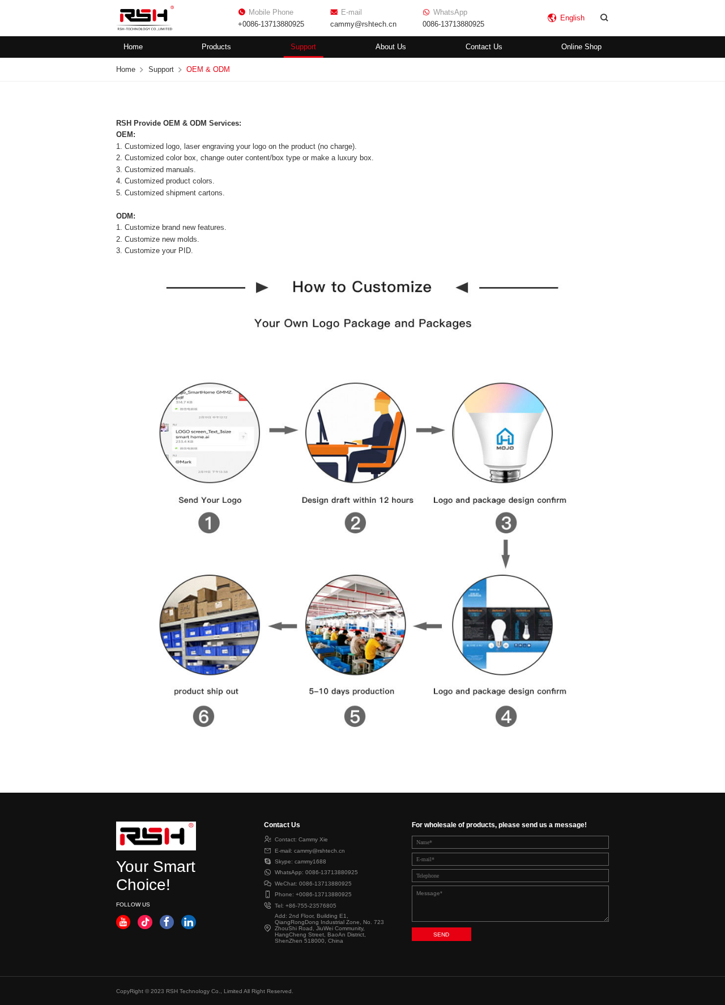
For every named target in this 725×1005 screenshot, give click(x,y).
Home (133, 46)
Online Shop (581, 46)
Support (303, 46)
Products (216, 46)
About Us (391, 46)
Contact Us (484, 46)
